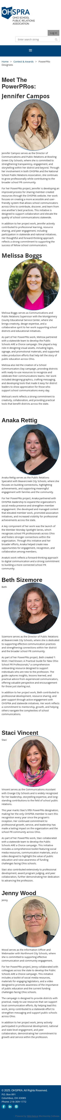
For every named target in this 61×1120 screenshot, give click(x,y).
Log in (53, 32)
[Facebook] (4, 1107)
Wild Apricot (32, 1116)
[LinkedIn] (10, 1107)
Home (5, 61)
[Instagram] (16, 1107)
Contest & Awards (24, 61)
